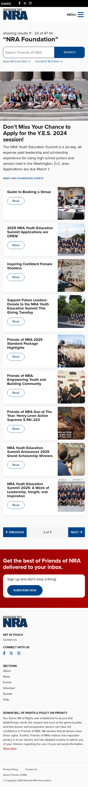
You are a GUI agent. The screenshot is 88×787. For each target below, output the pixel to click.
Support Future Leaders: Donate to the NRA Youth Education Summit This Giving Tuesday (28, 306)
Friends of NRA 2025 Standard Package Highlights (25, 343)
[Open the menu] (81, 14)
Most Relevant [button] (50, 61)
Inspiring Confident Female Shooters (29, 266)
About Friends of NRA (15, 774)
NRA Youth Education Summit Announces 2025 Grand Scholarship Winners (30, 452)
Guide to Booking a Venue (29, 192)
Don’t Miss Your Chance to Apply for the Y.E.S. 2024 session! (37, 133)
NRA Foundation (22, 178)
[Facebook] (19, 3)
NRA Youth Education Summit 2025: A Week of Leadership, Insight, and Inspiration (28, 490)
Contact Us (10, 639)
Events (38, 178)
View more (10, 748)
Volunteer (9, 688)
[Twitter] (24, 3)
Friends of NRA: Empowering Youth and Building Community (26, 379)
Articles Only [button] (19, 61)
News (6, 178)
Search (70, 52)
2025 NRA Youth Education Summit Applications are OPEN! (30, 232)
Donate (6, 3)
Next (78, 532)
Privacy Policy (10, 769)
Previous (16, 532)
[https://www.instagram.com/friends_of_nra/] (30, 3)
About (7, 671)
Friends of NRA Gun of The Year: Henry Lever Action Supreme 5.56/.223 (29, 415)
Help (6, 699)
